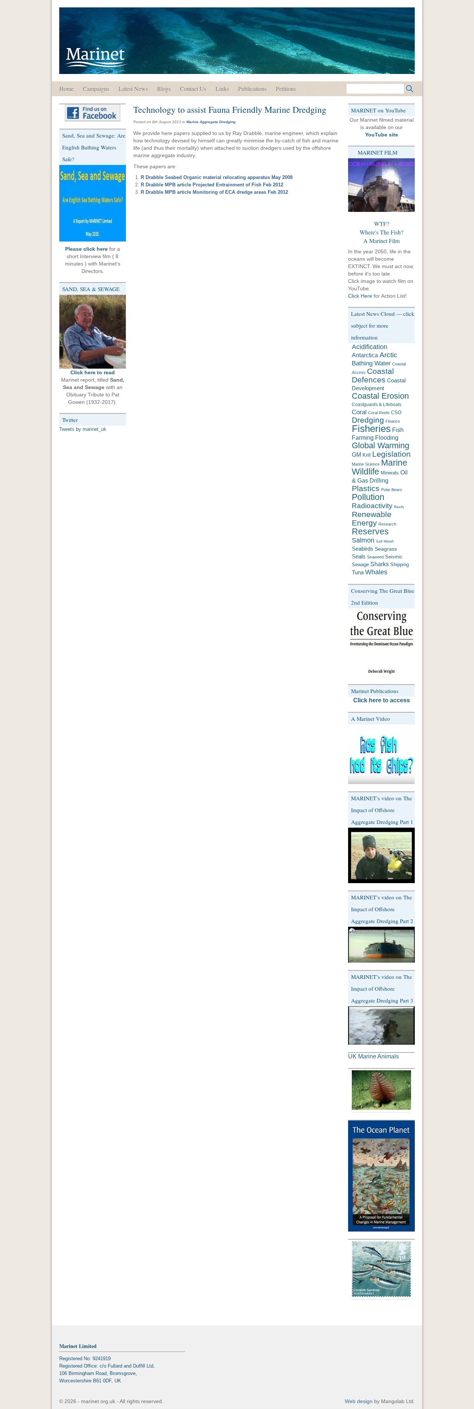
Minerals (390, 473)
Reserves (370, 531)
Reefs (399, 507)
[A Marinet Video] (381, 754)
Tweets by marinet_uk (82, 429)
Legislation (391, 454)
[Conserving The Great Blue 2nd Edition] (381, 642)
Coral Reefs (379, 412)
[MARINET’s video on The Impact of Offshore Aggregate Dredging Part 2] (381, 945)
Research (387, 524)
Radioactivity (372, 506)
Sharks (379, 564)
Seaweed (375, 557)
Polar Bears (391, 489)
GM (356, 455)
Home (66, 88)
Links (222, 88)
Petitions (286, 88)
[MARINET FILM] (381, 185)
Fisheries (371, 428)
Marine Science (366, 464)
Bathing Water (371, 363)
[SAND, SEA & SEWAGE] (92, 332)
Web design (359, 1401)
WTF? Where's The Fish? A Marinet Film (381, 232)
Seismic (394, 557)
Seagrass (386, 549)
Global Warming (380, 445)
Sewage (360, 564)
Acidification (369, 347)
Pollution (368, 497)
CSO (396, 412)
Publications (252, 88)
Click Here (360, 296)
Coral (359, 412)
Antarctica (365, 355)
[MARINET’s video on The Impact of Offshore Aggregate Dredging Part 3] (381, 1025)
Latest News (133, 88)
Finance (392, 421)
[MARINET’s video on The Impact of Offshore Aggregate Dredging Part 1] (381, 855)
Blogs (164, 88)
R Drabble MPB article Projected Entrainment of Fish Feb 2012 (212, 184)
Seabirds (362, 548)
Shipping (399, 564)
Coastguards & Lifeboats (376, 404)
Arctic (388, 355)
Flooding (386, 438)
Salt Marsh (385, 541)
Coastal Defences (373, 375)
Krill (367, 455)
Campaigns (96, 88)
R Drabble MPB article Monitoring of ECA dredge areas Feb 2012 (214, 192)
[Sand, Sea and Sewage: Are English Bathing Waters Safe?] (92, 203)
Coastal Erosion (380, 396)
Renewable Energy (371, 518)
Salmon (363, 540)
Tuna (358, 572)
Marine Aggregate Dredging (211, 122)
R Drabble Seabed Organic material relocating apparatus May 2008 (217, 177)
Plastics (366, 488)
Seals (358, 556)
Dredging (368, 420)
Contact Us (193, 88)
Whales (376, 572)
